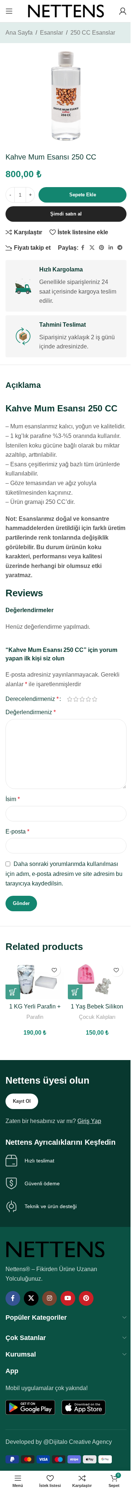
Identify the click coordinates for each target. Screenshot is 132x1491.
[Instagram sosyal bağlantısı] (49, 1298)
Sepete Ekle (82, 194)
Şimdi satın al (66, 214)
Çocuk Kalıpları (97, 1017)
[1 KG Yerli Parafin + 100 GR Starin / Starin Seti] (35, 979)
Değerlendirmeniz (31, 712)
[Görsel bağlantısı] (55, 1249)
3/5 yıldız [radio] (82, 699)
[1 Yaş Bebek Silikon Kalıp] (97, 979)
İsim (13, 799)
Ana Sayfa (19, 32)
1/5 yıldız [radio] (69, 699)
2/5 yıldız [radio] (76, 699)
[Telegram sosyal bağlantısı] (120, 248)
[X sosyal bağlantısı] (92, 248)
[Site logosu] (65, 10)
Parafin (34, 1017)
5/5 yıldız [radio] (94, 699)
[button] (13, 992)
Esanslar (51, 32)
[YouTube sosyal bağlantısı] (67, 1298)
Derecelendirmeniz (32, 699)
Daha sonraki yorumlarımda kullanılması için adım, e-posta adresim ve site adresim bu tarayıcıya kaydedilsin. (64, 874)
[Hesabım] (122, 11)
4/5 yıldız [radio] (88, 699)
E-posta (17, 831)
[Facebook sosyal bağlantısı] (82, 248)
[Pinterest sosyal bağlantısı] (101, 248)
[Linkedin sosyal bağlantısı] (110, 248)
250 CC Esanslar (92, 32)
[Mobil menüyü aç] (9, 11)
